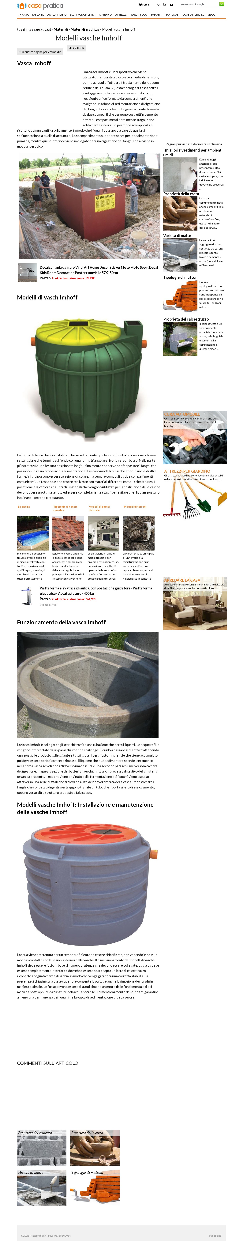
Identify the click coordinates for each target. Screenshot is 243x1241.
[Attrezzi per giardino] (195, 494)
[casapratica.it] (40, 5)
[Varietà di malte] (41, 1187)
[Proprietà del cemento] (41, 1147)
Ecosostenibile (193, 14)
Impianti (157, 14)
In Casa (24, 14)
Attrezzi (121, 14)
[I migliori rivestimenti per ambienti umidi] (181, 174)
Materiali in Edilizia (85, 29)
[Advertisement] (61, 24)
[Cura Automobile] (195, 437)
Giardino (105, 14)
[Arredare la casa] (195, 603)
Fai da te (38, 14)
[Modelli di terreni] (140, 533)
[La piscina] (34, 533)
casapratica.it (40, 29)
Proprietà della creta (87, 1133)
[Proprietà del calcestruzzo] (181, 339)
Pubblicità (215, 1235)
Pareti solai (139, 14)
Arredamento (56, 14)
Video (211, 14)
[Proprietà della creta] (95, 1147)
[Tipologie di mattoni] (95, 1187)
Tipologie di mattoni (87, 1173)
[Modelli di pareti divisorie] (105, 533)
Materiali (172, 14)
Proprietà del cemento (35, 1133)
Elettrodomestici (82, 14)
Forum (146, 4)
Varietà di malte (30, 1173)
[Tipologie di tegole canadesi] (69, 533)
